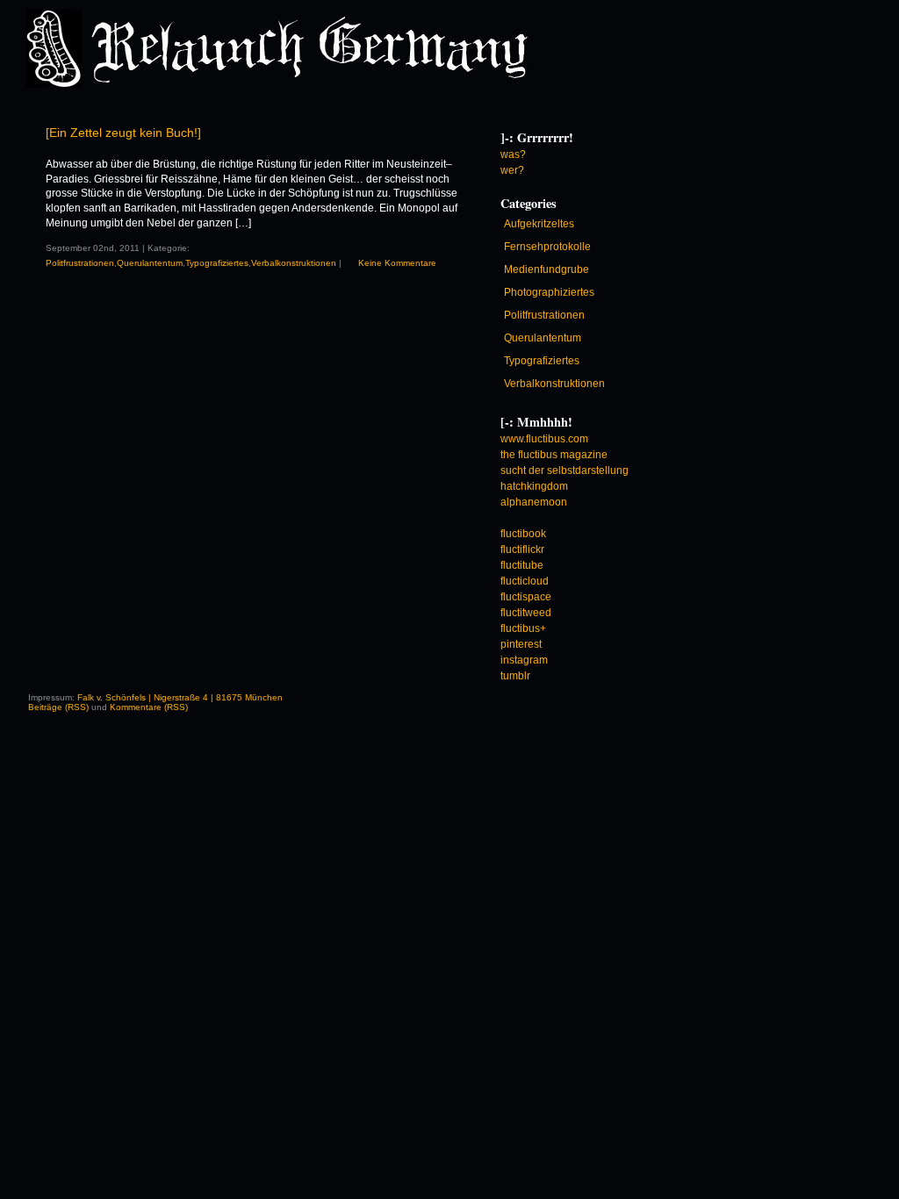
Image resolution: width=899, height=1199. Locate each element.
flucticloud (524, 581)
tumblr (515, 676)
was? (513, 154)
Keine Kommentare (397, 263)
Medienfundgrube (546, 269)
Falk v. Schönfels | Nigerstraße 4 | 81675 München (180, 697)
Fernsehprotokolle (547, 247)
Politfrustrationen (80, 263)
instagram (524, 660)
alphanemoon (533, 502)
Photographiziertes (549, 292)
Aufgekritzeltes (539, 224)
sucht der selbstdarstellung (564, 470)
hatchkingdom (534, 486)
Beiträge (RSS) (58, 707)
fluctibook (523, 534)
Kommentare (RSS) (149, 707)
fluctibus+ (523, 628)
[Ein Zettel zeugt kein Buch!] (123, 133)
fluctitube (521, 565)
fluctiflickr (522, 549)
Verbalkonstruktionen (293, 263)
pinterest (521, 644)
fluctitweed (525, 613)
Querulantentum (150, 263)
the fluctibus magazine (554, 455)
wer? (512, 170)
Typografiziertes (216, 263)
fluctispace (525, 597)
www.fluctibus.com (544, 439)
